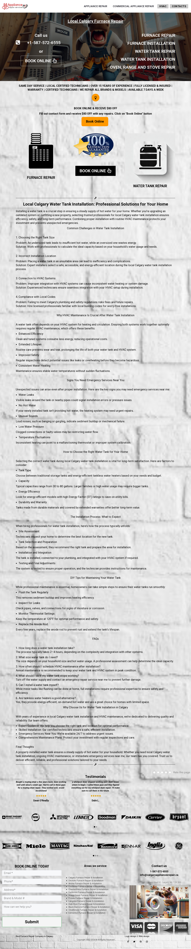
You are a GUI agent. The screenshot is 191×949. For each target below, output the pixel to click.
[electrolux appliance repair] (131, 846)
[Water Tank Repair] (150, 158)
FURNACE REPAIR (41, 178)
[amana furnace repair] (107, 817)
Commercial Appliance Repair (133, 6)
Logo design (130, 936)
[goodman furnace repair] (12, 817)
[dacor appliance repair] (155, 846)
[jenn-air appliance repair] (36, 846)
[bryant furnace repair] (83, 817)
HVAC (162, 6)
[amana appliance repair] (179, 846)
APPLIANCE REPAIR (95, 6)
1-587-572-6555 (159, 871)
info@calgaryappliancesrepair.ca (159, 874)
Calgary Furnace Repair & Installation (86, 877)
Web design (144, 936)
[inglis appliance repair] (60, 846)
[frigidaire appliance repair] (107, 846)
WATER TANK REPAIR (150, 186)
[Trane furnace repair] (155, 817)
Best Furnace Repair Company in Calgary (34, 936)
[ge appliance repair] (83, 846)
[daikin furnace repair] (36, 817)
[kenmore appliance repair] (12, 846)
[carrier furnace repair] (60, 817)
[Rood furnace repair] (179, 817)
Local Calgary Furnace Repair (95, 21)
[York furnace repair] (131, 817)
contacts (179, 6)
